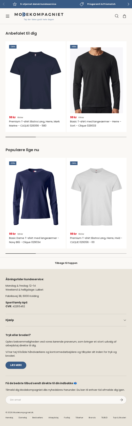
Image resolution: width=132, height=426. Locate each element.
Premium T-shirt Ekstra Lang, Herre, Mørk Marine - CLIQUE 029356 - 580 (34, 123)
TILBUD (104, 417)
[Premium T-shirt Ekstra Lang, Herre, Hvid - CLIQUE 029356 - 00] (96, 196)
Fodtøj (67, 417)
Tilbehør (79, 417)
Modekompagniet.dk (23, 412)
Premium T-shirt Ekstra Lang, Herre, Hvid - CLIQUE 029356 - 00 (96, 240)
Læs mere (16, 365)
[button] (124, 16)
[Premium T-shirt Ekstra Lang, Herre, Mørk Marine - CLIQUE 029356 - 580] (35, 80)
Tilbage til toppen (66, 263)
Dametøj (23, 417)
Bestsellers (37, 417)
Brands (92, 417)
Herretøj (9, 417)
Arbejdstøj (53, 417)
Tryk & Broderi (119, 417)
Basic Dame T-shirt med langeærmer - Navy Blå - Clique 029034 (34, 240)
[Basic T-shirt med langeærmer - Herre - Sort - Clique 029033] (96, 80)
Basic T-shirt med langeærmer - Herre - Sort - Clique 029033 (95, 123)
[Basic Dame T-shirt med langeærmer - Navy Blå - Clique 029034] (35, 196)
